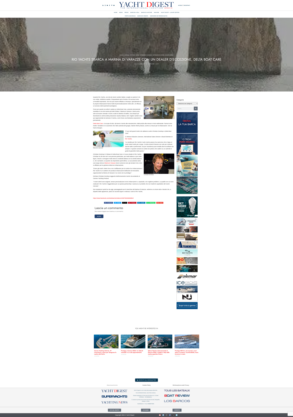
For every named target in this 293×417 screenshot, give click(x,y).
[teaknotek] (187, 248)
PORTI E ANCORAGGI (130, 16)
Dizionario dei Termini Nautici (158, 16)
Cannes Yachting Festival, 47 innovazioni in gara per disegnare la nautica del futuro (105, 352)
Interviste (132, 55)
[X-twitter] (173, 415)
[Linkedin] (163, 415)
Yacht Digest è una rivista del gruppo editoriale (145, 390)
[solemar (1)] (187, 279)
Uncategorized (169, 55)
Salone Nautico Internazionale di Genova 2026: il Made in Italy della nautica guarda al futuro (158, 352)
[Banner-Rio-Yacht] (187, 256)
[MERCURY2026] (187, 217)
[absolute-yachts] (187, 308)
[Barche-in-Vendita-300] (187, 133)
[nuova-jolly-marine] (187, 300)
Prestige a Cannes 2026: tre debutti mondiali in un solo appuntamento (132, 351)
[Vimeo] (176, 415)
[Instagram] (166, 415)
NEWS (121, 12)
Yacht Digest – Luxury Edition (170, 12)
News (137, 55)
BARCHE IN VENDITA (142, 16)
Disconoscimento (112, 385)
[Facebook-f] (170, 415)
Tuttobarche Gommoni (145, 55)
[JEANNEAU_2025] (187, 271)
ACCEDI (180, 5)
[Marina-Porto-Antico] (187, 193)
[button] (108, 203)
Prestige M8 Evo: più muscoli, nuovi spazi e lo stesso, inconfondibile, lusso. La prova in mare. (187, 352)
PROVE (126, 12)
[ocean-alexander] (187, 240)
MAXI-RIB (156, 12)
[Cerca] (196, 108)
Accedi (99, 216)
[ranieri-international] (187, 264)
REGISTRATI (187, 5)
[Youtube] (160, 415)
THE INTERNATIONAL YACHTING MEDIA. (146, 392)
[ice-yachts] (187, 284)
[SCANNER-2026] (187, 292)
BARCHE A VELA (134, 12)
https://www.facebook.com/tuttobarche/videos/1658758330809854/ (113, 198)
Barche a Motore (124, 55)
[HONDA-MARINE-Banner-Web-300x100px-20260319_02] (187, 225)
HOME (115, 12)
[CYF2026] (187, 175)
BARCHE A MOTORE (146, 12)
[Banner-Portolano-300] (187, 154)
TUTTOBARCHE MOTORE (158, 55)
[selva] (187, 232)
